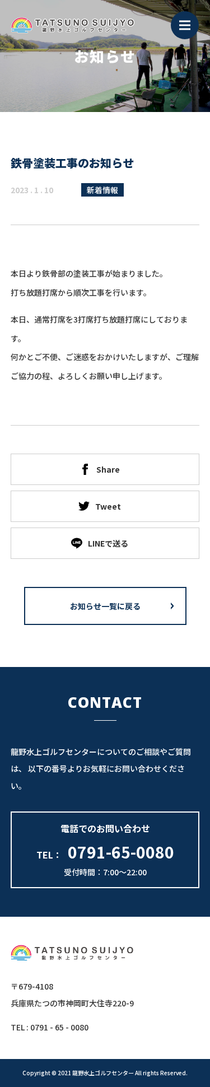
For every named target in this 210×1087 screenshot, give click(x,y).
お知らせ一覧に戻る (105, 606)
